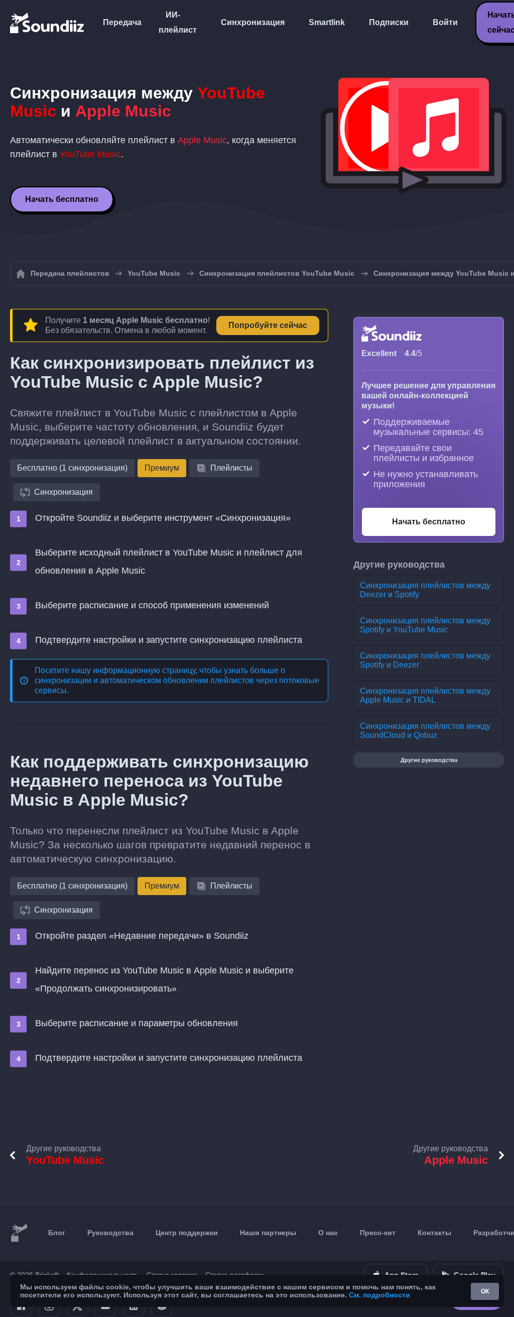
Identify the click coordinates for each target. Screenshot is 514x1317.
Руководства (110, 1233)
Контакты (434, 1233)
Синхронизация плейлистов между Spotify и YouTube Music (425, 625)
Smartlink (327, 22)
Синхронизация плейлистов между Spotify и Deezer (425, 660)
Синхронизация (253, 22)
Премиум (162, 468)
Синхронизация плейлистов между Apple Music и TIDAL (425, 695)
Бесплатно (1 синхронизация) (72, 468)
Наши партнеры (268, 1233)
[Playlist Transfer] (47, 23)
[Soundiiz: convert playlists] (19, 1233)
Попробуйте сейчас (267, 325)
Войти (445, 22)
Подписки (389, 22)
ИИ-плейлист (178, 22)
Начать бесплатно (61, 199)
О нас (328, 1233)
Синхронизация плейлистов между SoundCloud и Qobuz (425, 730)
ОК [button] (485, 1291)
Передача (122, 22)
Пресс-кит (378, 1233)
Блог (56, 1233)
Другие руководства (429, 760)
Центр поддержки (187, 1233)
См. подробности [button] (379, 1295)
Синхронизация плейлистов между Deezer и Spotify (425, 590)
